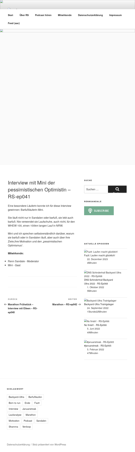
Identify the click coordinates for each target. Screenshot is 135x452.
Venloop (26, 426)
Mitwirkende (65, 15)
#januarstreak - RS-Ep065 (97, 345)
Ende (27, 402)
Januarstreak (29, 408)
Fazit (37, 402)
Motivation (14, 420)
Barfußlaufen (35, 397)
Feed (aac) (14, 23)
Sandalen (41, 420)
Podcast (28, 420)
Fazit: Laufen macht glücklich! (99, 255)
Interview (13, 408)
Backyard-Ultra (16, 397)
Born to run (14, 402)
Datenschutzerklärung (90, 15)
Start (10, 15)
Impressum (115, 15)
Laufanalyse (15, 414)
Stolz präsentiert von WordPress (49, 444)
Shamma (13, 426)
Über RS (24, 15)
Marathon (31, 414)
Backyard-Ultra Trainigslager (99, 304)
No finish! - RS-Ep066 (95, 325)
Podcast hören (43, 15)
